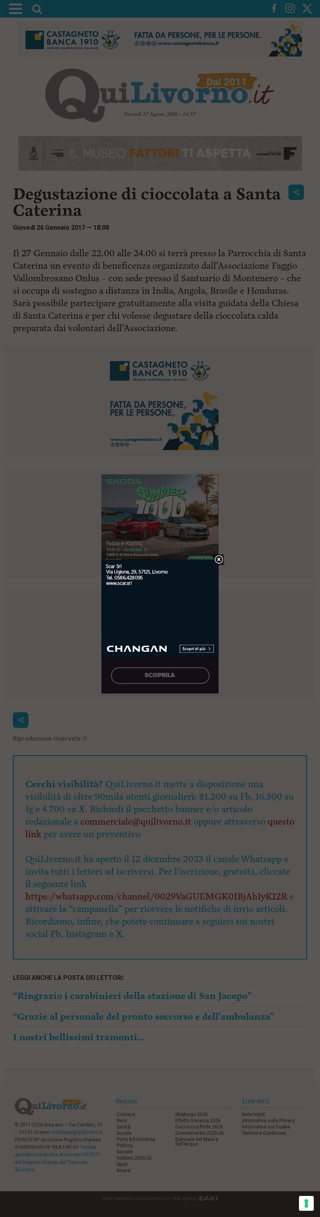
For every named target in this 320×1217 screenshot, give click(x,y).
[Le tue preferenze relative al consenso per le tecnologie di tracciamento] (306, 1203)
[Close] (218, 560)
